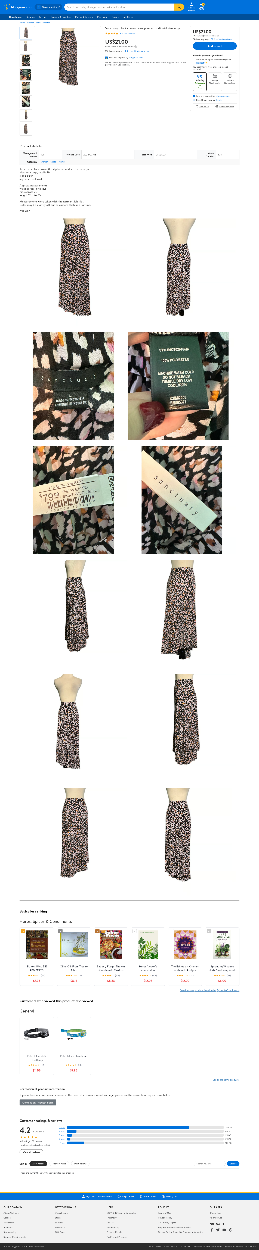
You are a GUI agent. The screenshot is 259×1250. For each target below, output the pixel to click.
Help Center (128, 1196)
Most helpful (80, 1163)
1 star (62, 1143)
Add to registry (226, 106)
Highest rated (59, 1163)
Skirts (38, 22)
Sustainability (10, 1232)
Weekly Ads (171, 1196)
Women (30, 22)
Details (219, 100)
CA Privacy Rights (167, 1222)
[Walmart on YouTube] (224, 1230)
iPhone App (215, 1212)
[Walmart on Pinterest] (231, 1230)
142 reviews (129, 33)
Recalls (110, 1222)
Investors (8, 1227)
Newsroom (9, 1222)
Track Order (150, 1196)
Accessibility (113, 1227)
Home (22, 22)
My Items (128, 16)
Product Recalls (114, 1232)
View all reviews (31, 1152)
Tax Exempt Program (117, 1237)
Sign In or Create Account (99, 1196)
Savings (42, 16)
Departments (15, 16)
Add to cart (215, 46)
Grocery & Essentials (61, 16)
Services (31, 16)
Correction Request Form (38, 1102)
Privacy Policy (165, 1217)
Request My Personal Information (174, 1227)
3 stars (62, 1135)
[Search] (179, 7)
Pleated (46, 22)
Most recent (38, 1163)
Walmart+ (60, 1227)
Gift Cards (60, 1232)
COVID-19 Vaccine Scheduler (121, 1212)
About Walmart (11, 1212)
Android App (216, 1217)
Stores (58, 1217)
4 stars (62, 1131)
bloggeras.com (136, 57)
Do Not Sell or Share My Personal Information (180, 1232)
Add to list (204, 106)
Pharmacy (102, 16)
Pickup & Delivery (84, 16)
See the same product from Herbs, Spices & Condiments (209, 990)
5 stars (62, 1127)
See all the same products (226, 1079)
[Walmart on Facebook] (212, 1230)
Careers (115, 16)
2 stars (62, 1139)
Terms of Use (164, 1212)
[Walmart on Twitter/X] (218, 1230)
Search (233, 1163)
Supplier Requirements (15, 1237)
